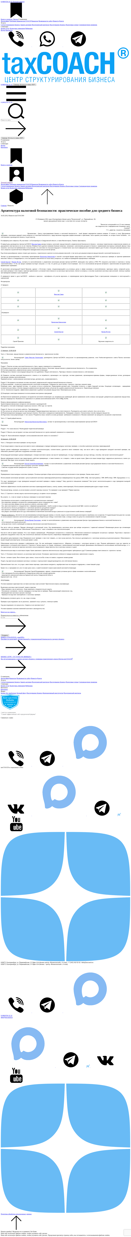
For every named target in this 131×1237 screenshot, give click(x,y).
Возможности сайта (45, 21)
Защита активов (26, 25)
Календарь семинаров (17, 28)
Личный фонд (21, 693)
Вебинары (29, 28)
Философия (5, 21)
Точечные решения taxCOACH (20, 21)
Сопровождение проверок (88, 25)
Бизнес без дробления (8, 693)
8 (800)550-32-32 (7, 2)
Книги (61, 21)
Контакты (9, 30)
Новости (56, 21)
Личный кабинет (19, 2)
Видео (3, 30)
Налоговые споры (72, 25)
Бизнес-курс (5, 28)
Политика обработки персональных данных (16, 1214)
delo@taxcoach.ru (7, 1017)
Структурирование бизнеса (10, 25)
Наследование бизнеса (57, 25)
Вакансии (34, 21)
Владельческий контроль (40, 25)
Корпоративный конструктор (53, 693)
